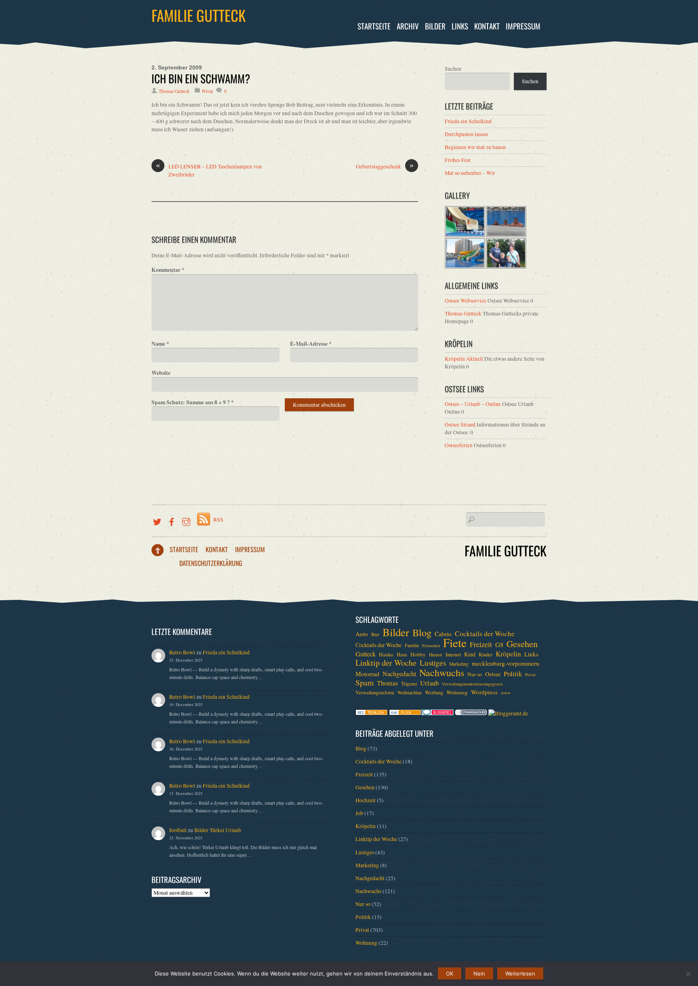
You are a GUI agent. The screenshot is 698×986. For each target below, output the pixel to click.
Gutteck (365, 654)
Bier (375, 634)
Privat (207, 91)
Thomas (387, 683)
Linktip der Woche (385, 663)
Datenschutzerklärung (210, 563)
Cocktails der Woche (485, 634)
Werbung (434, 692)
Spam (364, 683)
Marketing (459, 664)
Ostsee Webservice (465, 300)
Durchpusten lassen (466, 134)
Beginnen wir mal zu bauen (475, 147)
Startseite (374, 26)
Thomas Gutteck (174, 91)
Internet (453, 654)
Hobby (418, 654)
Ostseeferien (459, 445)
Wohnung (457, 692)
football (178, 830)
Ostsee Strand (460, 424)
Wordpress (484, 692)
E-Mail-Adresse (311, 344)
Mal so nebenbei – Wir (470, 173)
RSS (218, 519)
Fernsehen (431, 645)
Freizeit (481, 644)
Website (160, 373)
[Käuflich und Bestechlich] (371, 713)
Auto (361, 634)
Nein (479, 973)
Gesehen (522, 643)
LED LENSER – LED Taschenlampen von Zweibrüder (209, 170)
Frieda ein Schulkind (468, 121)
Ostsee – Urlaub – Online (473, 404)
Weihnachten (409, 693)
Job (359, 813)
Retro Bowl (182, 652)
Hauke (386, 654)
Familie (412, 645)
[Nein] (688, 974)
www (506, 693)
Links (460, 26)
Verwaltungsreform (374, 692)
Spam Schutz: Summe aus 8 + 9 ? (192, 402)
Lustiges (433, 663)
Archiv (408, 26)
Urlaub (429, 683)
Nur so (474, 674)
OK (449, 973)
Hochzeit (365, 800)
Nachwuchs (441, 673)
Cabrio (443, 634)
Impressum (523, 26)
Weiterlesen (520, 973)
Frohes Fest (458, 160)
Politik (513, 674)
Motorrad (367, 674)
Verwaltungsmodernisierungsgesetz (472, 684)
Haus (402, 654)
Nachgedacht (399, 674)
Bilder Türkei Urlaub (217, 830)
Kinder (485, 654)
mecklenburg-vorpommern (505, 663)
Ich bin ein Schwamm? (200, 78)
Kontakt (487, 26)
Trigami (409, 683)
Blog (421, 633)
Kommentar (168, 270)
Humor (435, 655)
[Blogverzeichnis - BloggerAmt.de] (508, 713)
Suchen (453, 68)
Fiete (455, 643)
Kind (469, 654)
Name (160, 344)
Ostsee (492, 674)
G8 (499, 645)
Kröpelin (508, 654)
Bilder (435, 26)
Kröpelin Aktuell (464, 358)
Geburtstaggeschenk (385, 166)
